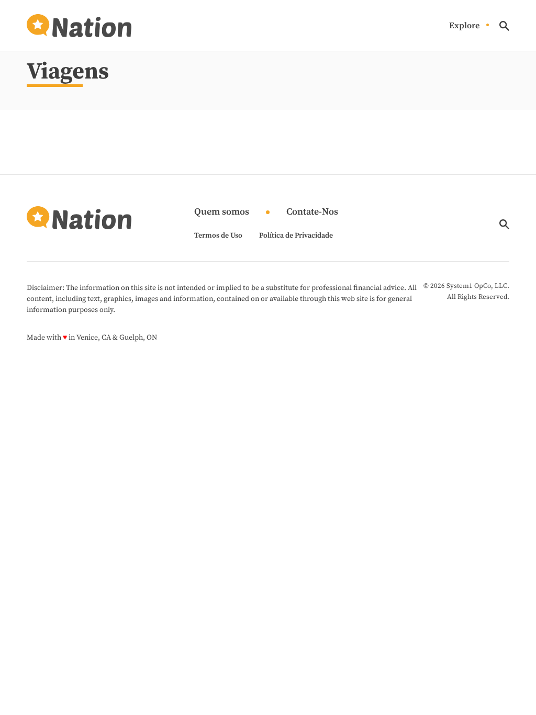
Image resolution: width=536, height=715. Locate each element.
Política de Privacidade (296, 235)
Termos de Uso (218, 235)
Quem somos (221, 212)
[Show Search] (504, 26)
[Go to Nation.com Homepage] (79, 25)
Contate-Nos (312, 212)
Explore (464, 26)
